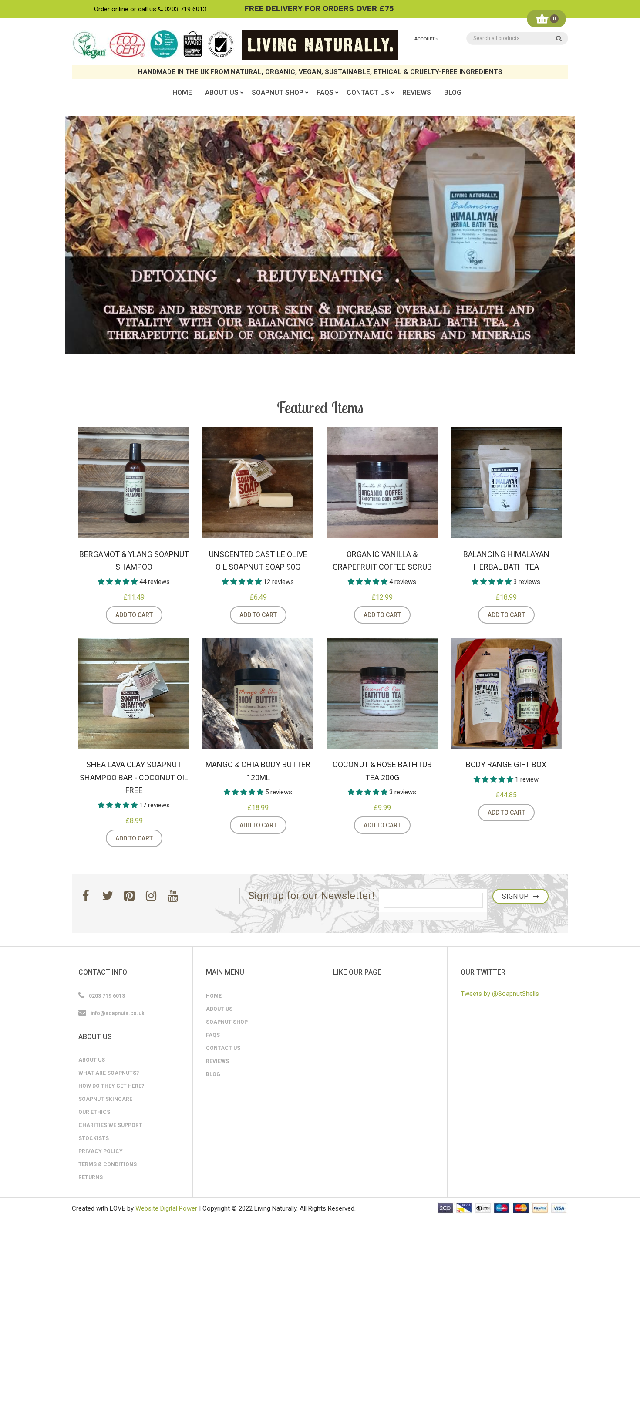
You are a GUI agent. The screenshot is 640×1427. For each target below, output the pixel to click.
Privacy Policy (100, 1151)
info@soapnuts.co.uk (118, 1013)
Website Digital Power (166, 1208)
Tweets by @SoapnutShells (500, 994)
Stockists (93, 1138)
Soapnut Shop (227, 1022)
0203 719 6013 (185, 9)
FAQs (213, 1035)
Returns (90, 1177)
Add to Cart (134, 614)
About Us (91, 1060)
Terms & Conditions (107, 1164)
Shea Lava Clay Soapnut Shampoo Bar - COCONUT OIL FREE (134, 777)
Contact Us (223, 1048)
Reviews (217, 1061)
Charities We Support (110, 1125)
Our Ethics (94, 1112)
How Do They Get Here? (111, 1086)
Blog (213, 1074)
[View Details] (173, 615)
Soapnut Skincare (105, 1099)
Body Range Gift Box (506, 764)
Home (214, 996)
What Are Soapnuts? (108, 1073)
